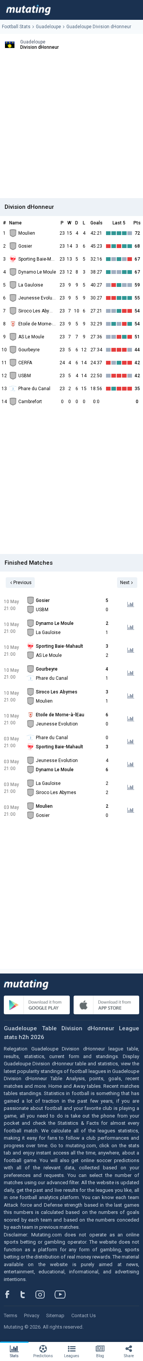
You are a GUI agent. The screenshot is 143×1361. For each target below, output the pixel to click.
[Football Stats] (28, 10)
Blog (100, 1356)
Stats (14, 1356)
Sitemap (55, 1315)
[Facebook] (11, 1294)
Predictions (43, 1356)
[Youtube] (63, 1294)
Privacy (31, 1315)
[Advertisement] (71, 126)
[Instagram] (45, 1294)
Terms (10, 1315)
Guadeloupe (48, 26)
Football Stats (16, 26)
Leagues (71, 1356)
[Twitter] (27, 1294)
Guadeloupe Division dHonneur (98, 26)
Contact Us (83, 1315)
